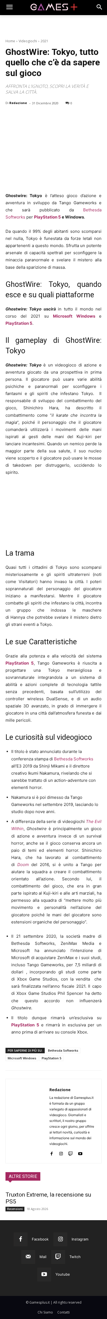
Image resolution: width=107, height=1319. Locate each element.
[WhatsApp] (48, 117)
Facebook (40, 1239)
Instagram (80, 1239)
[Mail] (28, 1257)
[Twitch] (71, 1152)
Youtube (62, 1274)
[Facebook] (10, 117)
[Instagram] (61, 1152)
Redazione (18, 103)
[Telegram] (61, 117)
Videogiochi (28, 41)
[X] (23, 117)
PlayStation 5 (47, 217)
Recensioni (15, 1209)
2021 (44, 41)
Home (10, 41)
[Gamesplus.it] (53, 7)
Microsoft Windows (76, 316)
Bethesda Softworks (73, 758)
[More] (74, 117)
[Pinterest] (36, 117)
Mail (43, 1256)
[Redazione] (28, 1121)
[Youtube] (80, 1152)
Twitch (75, 1256)
